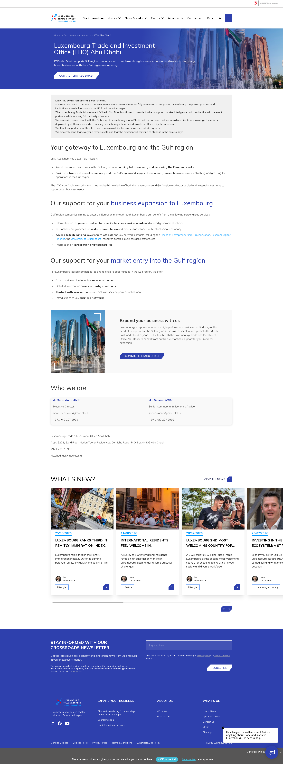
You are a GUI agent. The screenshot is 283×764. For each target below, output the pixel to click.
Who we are (163, 716)
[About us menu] (182, 18)
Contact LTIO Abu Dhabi (76, 75)
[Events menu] (162, 18)
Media (206, 727)
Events (155, 18)
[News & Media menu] (145, 18)
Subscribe (220, 667)
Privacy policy (203, 655)
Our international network (100, 18)
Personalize (189, 759)
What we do (163, 711)
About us (173, 18)
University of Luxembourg (86, 238)
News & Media (134, 18)
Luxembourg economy (266, 587)
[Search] (220, 18)
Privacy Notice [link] (205, 759)
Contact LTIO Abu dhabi (142, 356)
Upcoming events (212, 716)
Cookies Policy (80, 742)
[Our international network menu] (119, 18)
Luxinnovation (202, 234)
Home (57, 35)
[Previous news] (223, 609)
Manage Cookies (59, 742)
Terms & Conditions (122, 742)
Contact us (194, 18)
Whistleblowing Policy (148, 742)
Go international (106, 719)
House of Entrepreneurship (176, 234)
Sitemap (207, 732)
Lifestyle (61, 587)
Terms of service (222, 655)
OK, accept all (168, 759)
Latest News (209, 711)
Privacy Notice (75, 671)
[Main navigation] (228, 18)
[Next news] (229, 609)
